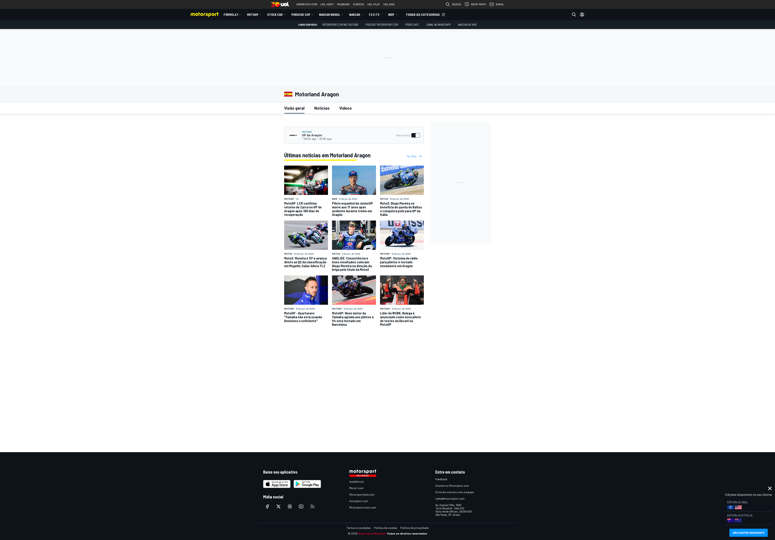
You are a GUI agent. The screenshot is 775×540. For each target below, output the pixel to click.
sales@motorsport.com (450, 498)
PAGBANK (343, 4)
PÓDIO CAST (412, 24)
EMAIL (500, 4)
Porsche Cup (300, 14)
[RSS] (312, 506)
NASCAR (354, 14)
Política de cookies (385, 527)
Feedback (441, 479)
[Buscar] (574, 15)
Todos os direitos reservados (407, 533)
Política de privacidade (414, 527)
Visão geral (294, 108)
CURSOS (358, 4)
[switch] (408, 135)
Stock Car (275, 14)
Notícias (322, 108)
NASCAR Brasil (329, 14)
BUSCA (456, 4)
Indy (391, 14)
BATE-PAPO (478, 4)
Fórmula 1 (231, 14)
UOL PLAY (373, 4)
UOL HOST (327, 4)
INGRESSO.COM (306, 4)
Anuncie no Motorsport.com (452, 485)
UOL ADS (389, 4)
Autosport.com (358, 501)
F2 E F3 (374, 14)
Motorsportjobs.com (362, 494)
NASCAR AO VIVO (467, 24)
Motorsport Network (372, 533)
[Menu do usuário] (582, 15)
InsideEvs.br (356, 481)
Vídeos (345, 108)
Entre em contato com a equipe (454, 492)
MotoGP (252, 14)
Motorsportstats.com (362, 507)
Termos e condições (359, 527)
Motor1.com (356, 488)
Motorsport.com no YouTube (340, 24)
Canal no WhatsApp (438, 24)
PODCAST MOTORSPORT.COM (382, 24)
